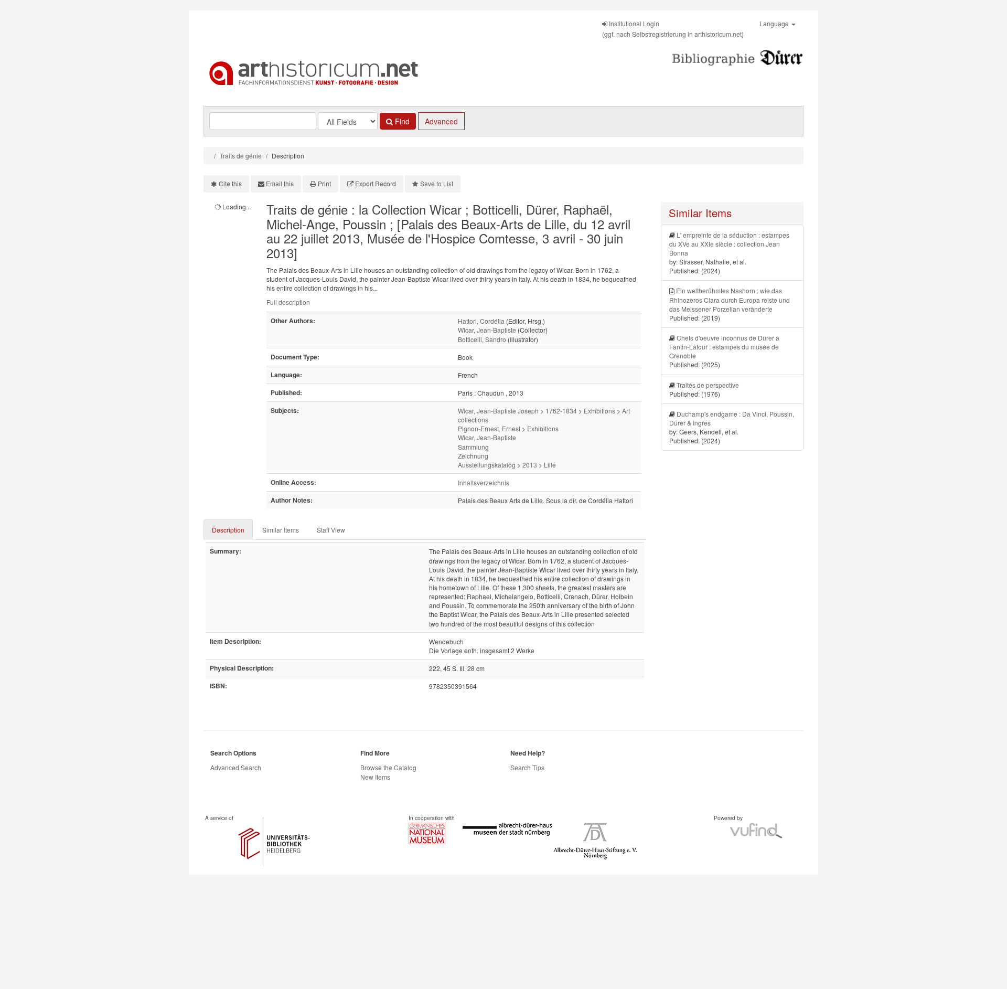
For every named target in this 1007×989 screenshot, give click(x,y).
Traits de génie (241, 155)
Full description (288, 301)
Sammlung (473, 446)
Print (324, 183)
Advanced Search (235, 767)
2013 (529, 464)
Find (401, 121)
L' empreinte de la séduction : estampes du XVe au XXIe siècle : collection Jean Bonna (729, 243)
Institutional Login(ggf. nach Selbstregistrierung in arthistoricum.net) (673, 28)
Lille (550, 464)
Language (774, 23)
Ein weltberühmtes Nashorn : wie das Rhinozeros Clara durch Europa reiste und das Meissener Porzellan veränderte (729, 299)
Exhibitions (599, 410)
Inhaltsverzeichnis (483, 482)
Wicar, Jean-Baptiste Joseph (498, 410)
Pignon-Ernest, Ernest (489, 428)
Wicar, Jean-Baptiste (487, 329)
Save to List (436, 183)
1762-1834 (561, 410)
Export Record (375, 183)
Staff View (331, 529)
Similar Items (280, 529)
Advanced (441, 121)
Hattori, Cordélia (481, 320)
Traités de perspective (708, 384)
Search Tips (527, 767)
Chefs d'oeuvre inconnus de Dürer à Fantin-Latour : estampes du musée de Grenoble (724, 346)
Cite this (230, 183)
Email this (280, 183)
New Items (375, 776)
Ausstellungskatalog (487, 464)
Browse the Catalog (388, 767)
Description (228, 529)
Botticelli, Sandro (482, 339)
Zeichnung (473, 455)
